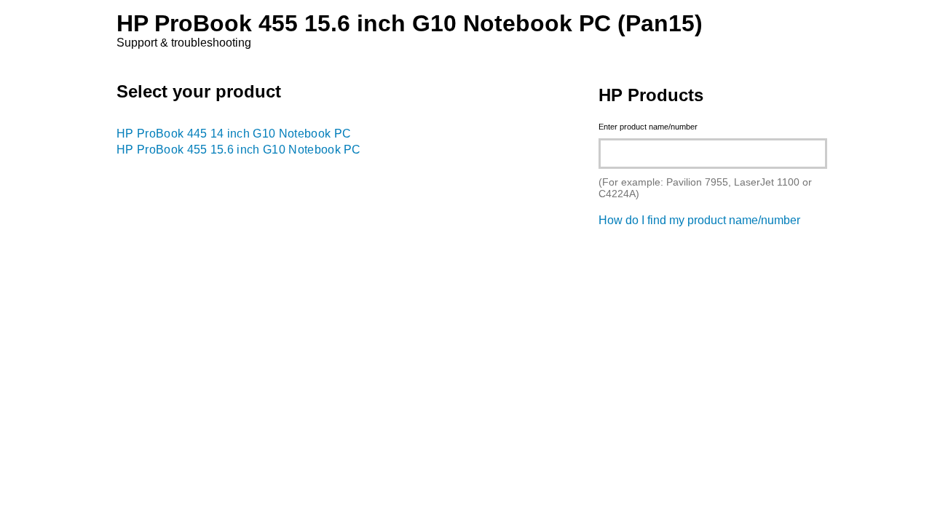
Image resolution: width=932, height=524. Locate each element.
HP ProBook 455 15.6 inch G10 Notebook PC (238, 149)
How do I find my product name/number (699, 220)
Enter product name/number (648, 126)
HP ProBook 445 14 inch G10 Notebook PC (233, 133)
